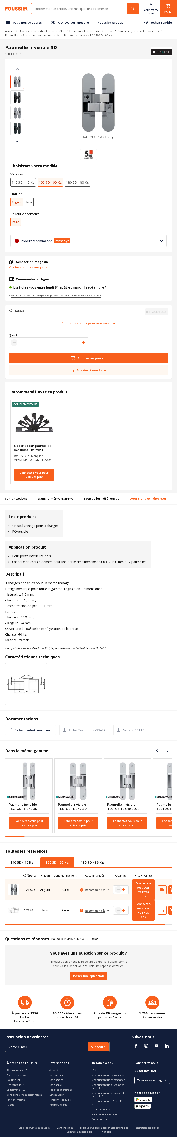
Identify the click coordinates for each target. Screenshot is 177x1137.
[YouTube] (156, 1046)
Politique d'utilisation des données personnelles (104, 1127)
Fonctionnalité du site (60, 1099)
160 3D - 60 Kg (50, 182)
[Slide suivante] (17, 141)
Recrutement (13, 1079)
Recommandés (95, 890)
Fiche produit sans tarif (33, 730)
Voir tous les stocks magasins (28, 267)
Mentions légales (65, 1127)
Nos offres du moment (60, 1089)
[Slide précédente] (17, 69)
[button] (98, 105)
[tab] (22, 862)
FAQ (94, 1069)
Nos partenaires (57, 1074)
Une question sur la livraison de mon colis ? (108, 1086)
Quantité (14, 335)
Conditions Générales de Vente (34, 1127)
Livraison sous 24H (16, 1084)
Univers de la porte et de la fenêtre (42, 31)
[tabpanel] (88, 898)
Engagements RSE (16, 1089)
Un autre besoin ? (101, 1109)
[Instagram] (146, 1046)
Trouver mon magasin (152, 1080)
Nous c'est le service (16, 1074)
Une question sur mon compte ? (108, 1074)
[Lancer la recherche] (133, 8)
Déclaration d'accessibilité (79, 1131)
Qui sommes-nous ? (17, 1069)
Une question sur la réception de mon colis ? (108, 1095)
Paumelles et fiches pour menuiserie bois (32, 35)
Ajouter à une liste (91, 370)
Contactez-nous (100, 1119)
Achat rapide (161, 22)
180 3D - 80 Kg (77, 182)
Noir (29, 202)
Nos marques (55, 1084)
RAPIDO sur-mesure (73, 22)
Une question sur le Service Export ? (109, 1103)
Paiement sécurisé (58, 1104)
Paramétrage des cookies (147, 1127)
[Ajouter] (83, 342)
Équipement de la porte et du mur (91, 31)
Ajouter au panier (91, 358)
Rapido (10, 1104)
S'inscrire (98, 1047)
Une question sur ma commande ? (109, 1079)
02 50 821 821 (145, 1071)
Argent (17, 202)
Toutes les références (101, 498)
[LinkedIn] (167, 1046)
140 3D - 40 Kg (23, 182)
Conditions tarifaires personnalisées (24, 1094)
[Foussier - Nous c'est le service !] (16, 9)
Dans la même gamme (55, 498)
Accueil (9, 31)
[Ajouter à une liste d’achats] (162, 889)
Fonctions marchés (16, 1099)
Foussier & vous (110, 22)
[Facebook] (135, 1046)
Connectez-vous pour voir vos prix (88, 323)
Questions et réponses (148, 498)
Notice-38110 (133, 730)
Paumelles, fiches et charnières (138, 31)
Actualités (54, 1069)
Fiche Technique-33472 (87, 730)
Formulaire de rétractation (105, 1114)
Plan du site (105, 1131)
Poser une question (88, 976)
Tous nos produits (27, 22)
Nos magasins (56, 1079)
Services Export (56, 1094)
